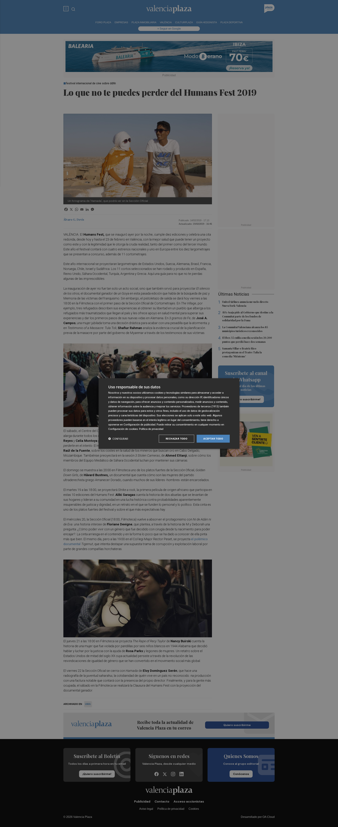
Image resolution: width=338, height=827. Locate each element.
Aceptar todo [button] (213, 438)
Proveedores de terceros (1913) (200, 406)
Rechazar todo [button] (176, 438)
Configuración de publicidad (139, 424)
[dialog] (169, 413)
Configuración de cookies (123, 429)
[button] (118, 439)
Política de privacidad (151, 429)
